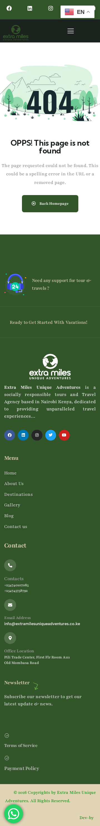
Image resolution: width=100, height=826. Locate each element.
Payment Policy (21, 768)
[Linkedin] (29, 8)
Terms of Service (21, 745)
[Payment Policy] (6, 758)
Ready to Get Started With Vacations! (48, 322)
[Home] (16, 33)
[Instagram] (50, 8)
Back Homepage (54, 203)
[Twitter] (50, 435)
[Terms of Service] (6, 735)
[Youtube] (64, 435)
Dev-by (87, 817)
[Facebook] (9, 8)
